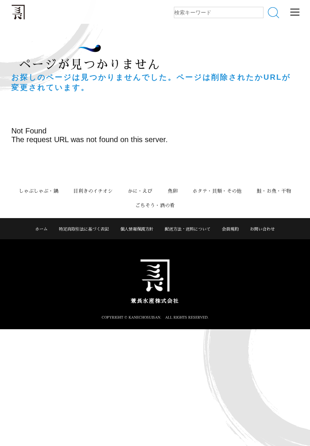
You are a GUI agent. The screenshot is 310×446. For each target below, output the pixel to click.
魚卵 (172, 190)
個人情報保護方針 (136, 229)
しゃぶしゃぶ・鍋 (38, 190)
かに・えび (140, 190)
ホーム (41, 229)
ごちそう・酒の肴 (155, 205)
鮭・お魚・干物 (274, 190)
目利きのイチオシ (93, 190)
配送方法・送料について (188, 229)
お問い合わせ (262, 229)
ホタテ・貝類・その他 (217, 190)
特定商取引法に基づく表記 (84, 229)
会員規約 (230, 229)
